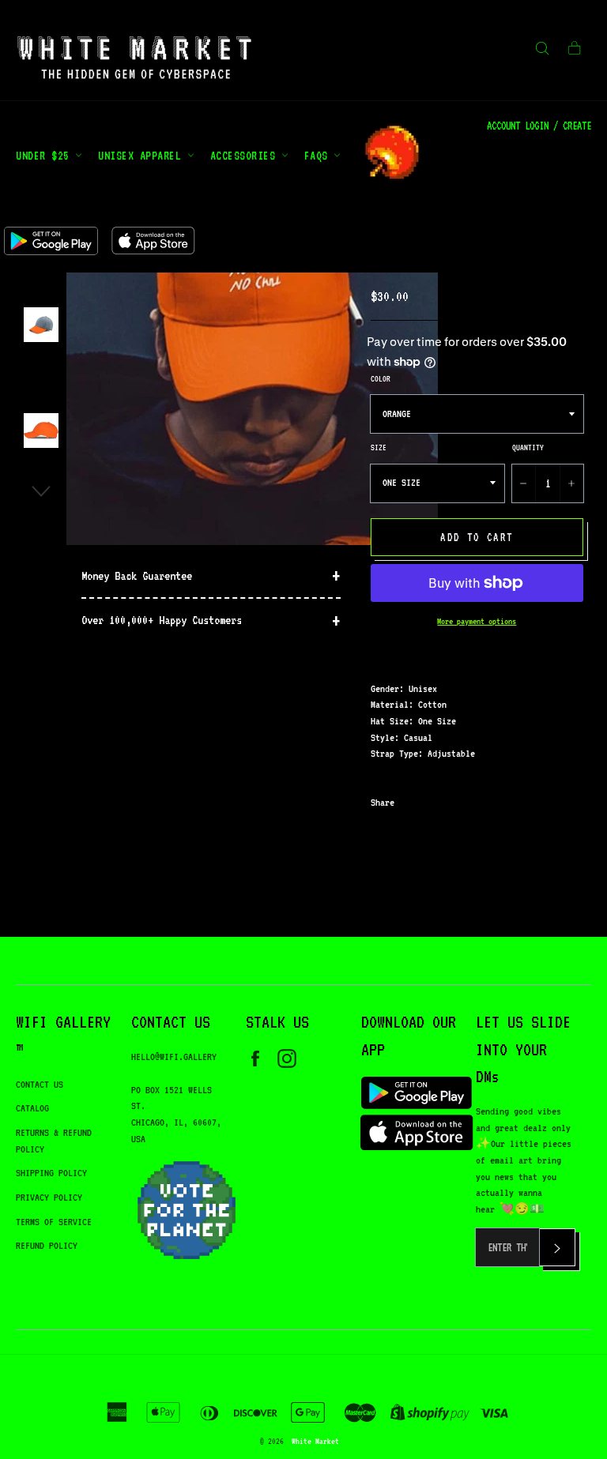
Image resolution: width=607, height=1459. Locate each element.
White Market (315, 1441)
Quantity (528, 447)
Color (380, 378)
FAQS (319, 155)
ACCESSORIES (245, 155)
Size (378, 447)
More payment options (476, 621)
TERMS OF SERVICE (54, 1222)
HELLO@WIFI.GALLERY (174, 1056)
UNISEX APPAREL (142, 155)
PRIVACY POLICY (49, 1197)
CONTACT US (39, 1084)
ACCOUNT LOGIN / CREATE (539, 125)
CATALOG (32, 1108)
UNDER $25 (45, 155)
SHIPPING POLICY (51, 1173)
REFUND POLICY (46, 1245)
